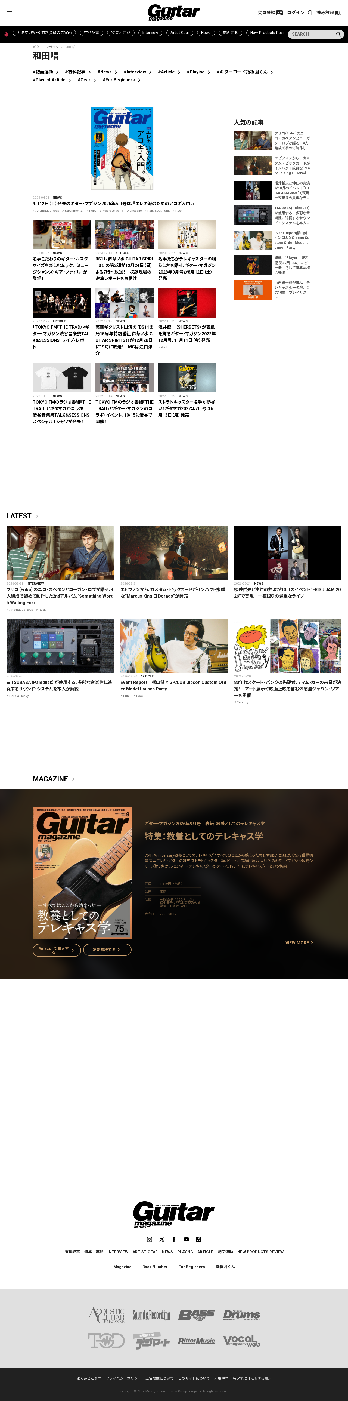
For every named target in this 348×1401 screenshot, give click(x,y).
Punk (126, 696)
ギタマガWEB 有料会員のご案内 (44, 32)
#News (108, 72)
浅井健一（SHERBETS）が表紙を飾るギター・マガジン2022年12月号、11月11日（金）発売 (187, 334)
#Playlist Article (53, 79)
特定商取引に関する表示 (252, 1378)
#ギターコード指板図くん (246, 72)
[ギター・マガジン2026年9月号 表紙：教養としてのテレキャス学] (82, 936)
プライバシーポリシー (123, 1378)
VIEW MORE (300, 943)
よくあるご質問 (89, 1378)
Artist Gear (179, 32)
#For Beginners (122, 79)
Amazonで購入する (57, 950)
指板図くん (225, 1267)
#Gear (87, 79)
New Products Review (269, 32)
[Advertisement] (174, 1052)
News (206, 32)
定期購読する (107, 950)
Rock (178, 211)
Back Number (155, 1267)
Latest (23, 516)
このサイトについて (194, 1378)
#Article (170, 72)
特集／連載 (120, 32)
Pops (92, 211)
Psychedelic (133, 211)
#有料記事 (79, 72)
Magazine (55, 779)
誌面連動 (230, 32)
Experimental (74, 211)
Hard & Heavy (19, 696)
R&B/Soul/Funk (158, 211)
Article (122, 253)
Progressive (110, 211)
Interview (150, 32)
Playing (185, 1252)
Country (242, 702)
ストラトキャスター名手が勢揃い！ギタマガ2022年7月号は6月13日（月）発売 (186, 409)
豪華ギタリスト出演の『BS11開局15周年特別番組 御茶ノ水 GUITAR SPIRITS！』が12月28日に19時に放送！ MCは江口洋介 (124, 340)
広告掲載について (159, 1378)
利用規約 (221, 1378)
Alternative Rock (47, 211)
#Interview (139, 72)
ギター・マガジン (46, 47)
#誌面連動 (47, 72)
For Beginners (192, 1267)
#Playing (199, 72)
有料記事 (91, 32)
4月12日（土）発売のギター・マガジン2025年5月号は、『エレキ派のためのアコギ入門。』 (114, 203)
